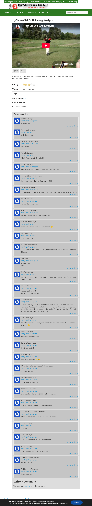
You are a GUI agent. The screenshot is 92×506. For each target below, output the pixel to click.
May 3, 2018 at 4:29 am (29, 402)
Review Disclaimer (49, 2)
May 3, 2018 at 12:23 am (29, 247)
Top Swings (31, 12)
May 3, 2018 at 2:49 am (29, 357)
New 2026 (9, 12)
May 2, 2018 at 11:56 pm (29, 235)
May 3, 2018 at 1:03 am (29, 288)
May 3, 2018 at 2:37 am (29, 345)
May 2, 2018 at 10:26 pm (29, 155)
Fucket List (43, 12)
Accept (76, 502)
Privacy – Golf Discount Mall (32, 2)
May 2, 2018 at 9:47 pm (29, 132)
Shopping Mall (60, 2)
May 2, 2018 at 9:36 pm (29, 121)
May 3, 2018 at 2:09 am (29, 334)
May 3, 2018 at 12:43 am (29, 261)
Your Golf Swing (72, 2)
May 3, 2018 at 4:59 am (29, 414)
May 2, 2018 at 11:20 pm (29, 178)
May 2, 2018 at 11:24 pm (29, 190)
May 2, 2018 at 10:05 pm (29, 144)
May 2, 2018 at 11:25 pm (29, 201)
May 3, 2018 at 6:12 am (29, 460)
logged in (26, 486)
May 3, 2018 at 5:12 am (29, 425)
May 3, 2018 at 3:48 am (29, 380)
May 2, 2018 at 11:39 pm (29, 224)
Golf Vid (25, 98)
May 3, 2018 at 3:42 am (29, 368)
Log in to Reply (72, 126)
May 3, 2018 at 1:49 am (29, 320)
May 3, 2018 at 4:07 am (29, 391)
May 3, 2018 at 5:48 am (29, 448)
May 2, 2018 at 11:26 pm (29, 212)
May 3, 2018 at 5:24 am (29, 437)
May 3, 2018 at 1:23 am (29, 302)
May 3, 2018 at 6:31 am (29, 471)
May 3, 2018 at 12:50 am (29, 274)
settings (65, 504)
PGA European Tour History (13, 2)
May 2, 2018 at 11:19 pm (29, 167)
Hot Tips (20, 12)
